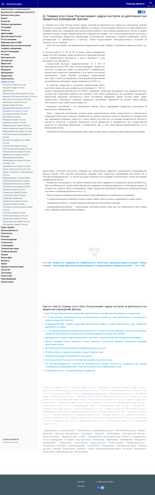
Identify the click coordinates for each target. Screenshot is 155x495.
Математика (7, 66)
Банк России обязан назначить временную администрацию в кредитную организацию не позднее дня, (92, 313)
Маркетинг (6, 63)
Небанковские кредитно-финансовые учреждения (68, 356)
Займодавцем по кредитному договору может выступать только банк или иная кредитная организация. (93, 337)
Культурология (8, 57)
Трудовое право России (14, 204)
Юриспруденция (8, 279)
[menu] (3, 4)
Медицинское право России (16, 154)
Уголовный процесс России (15, 216)
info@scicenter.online (10, 442)
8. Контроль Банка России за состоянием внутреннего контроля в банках (79, 360)
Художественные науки (12, 267)
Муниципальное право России (16, 160)
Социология (6, 242)
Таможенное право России (15, 201)
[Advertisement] (19, 321)
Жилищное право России (14, 120)
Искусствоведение (10, 51)
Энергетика (6, 276)
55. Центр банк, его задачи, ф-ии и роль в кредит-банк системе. (74, 352)
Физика (4, 254)
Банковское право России (15, 102)
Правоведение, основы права (16, 178)
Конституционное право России (17, 149)
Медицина (6, 69)
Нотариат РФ (9, 163)
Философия (6, 257)
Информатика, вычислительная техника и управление (116, 436)
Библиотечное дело (10, 15)
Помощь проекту (135, 3)
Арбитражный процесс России (17, 99)
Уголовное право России (14, 213)
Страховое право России (14, 195)
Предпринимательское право (16, 184)
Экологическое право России (16, 221)
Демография (7, 33)
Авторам (81, 486)
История (5, 54)
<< (148, 6)
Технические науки (10, 248)
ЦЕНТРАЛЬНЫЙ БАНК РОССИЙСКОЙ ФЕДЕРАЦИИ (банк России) (75, 348)
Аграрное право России (13, 88)
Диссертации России (11, 36)
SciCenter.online (14, 4)
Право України (7, 227)
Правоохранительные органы (16, 181)
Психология (6, 233)
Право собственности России (16, 169)
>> (153, 6)
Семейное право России (14, 189)
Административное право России (18, 93)
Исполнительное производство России (106, 399)
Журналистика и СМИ (11, 42)
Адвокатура (8, 90)
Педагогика (6, 76)
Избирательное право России (16, 125)
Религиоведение (9, 239)
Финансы (5, 260)
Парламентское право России (16, 166)
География (6, 27)
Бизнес (4, 18)
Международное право (13, 157)
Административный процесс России (20, 96)
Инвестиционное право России (17, 128)
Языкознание (7, 282)
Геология (5, 30)
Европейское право (12, 117)
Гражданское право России (15, 111)
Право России (7, 82)
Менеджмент (7, 73)
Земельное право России (14, 122)
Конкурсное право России (15, 146)
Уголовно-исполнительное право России (111, 417)
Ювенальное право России (15, 224)
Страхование (7, 245)
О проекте (81, 482)
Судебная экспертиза (12, 198)
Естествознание (8, 39)
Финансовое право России (15, 218)
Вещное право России (13, 105)
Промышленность (9, 230)
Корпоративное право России (16, 152)
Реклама (5, 236)
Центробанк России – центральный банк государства (70, 370)
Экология (5, 270)
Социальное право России (15, 192)
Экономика (6, 273)
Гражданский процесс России (16, 108)
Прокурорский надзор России (16, 186)
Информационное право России (17, 131)
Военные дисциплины (11, 24)
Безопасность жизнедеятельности (18, 12)
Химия (4, 264)
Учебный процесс (9, 251)
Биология (5, 21)
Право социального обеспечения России (125, 408)
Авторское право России (14, 85)
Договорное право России (15, 114)
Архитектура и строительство (15, 9)
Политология (7, 79)
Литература (6, 60)
